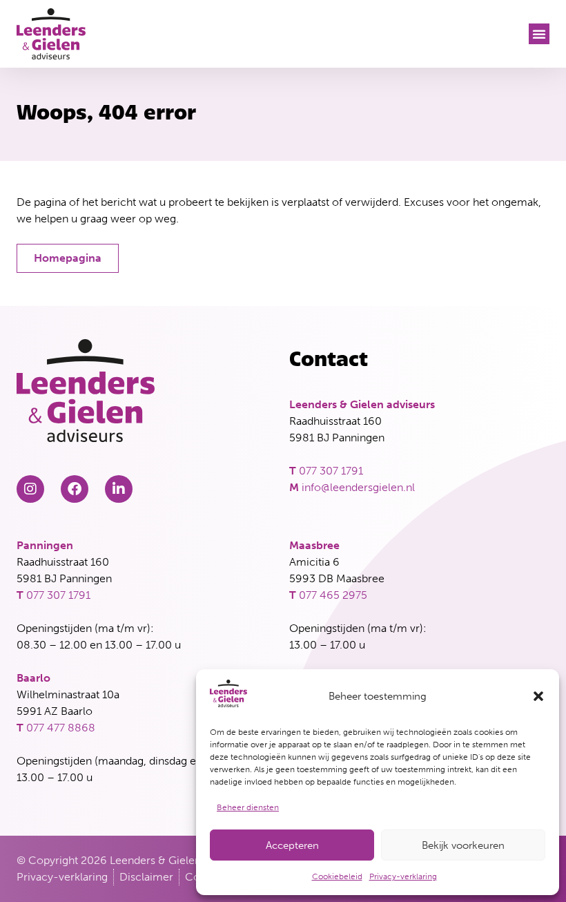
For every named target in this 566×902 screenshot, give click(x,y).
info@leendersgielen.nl (358, 487)
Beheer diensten (248, 807)
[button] (538, 696)
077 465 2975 (333, 595)
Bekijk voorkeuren (463, 845)
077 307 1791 (331, 470)
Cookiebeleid (337, 876)
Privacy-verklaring (403, 876)
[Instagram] (30, 489)
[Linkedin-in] (119, 489)
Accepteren (292, 845)
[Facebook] (74, 489)
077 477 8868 (60, 727)
